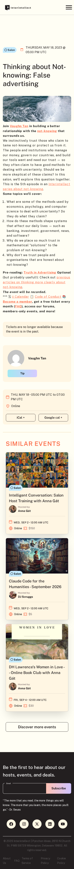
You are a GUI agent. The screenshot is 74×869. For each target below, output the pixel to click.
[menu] (69, 7)
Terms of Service (27, 860)
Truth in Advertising (40, 272)
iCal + (21, 417)
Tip (22, 373)
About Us (7, 860)
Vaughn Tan (19, 126)
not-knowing (47, 131)
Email (8, 784)
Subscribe (58, 788)
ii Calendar (20, 296)
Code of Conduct (48, 296)
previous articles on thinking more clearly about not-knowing (36, 282)
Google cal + (53, 417)
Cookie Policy (61, 860)
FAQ (17, 860)
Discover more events (37, 727)
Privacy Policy (45, 860)
